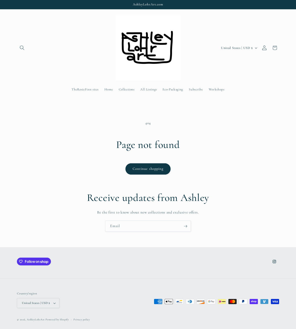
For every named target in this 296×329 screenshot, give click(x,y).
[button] (22, 48)
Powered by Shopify (57, 319)
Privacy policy (81, 319)
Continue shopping (148, 169)
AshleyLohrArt (36, 319)
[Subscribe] (185, 226)
